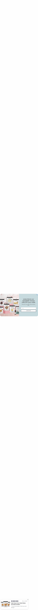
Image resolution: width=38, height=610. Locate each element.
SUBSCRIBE (28, 310)
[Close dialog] (37, 294)
